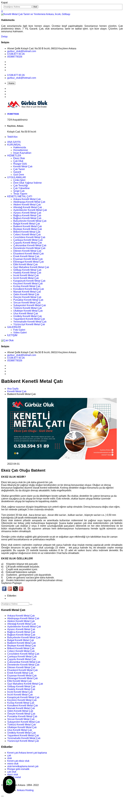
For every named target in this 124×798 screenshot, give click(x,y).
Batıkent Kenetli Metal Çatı (27, 226)
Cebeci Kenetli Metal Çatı (27, 234)
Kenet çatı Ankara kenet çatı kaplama (27, 752)
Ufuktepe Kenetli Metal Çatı (28, 310)
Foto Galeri (19, 330)
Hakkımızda (19, 147)
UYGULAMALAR (16, 177)
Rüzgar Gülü (20, 163)
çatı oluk (11, 771)
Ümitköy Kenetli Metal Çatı (27, 316)
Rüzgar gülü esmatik (18, 769)
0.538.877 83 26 (16, 54)
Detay (4, 36)
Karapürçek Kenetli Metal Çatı (29, 281)
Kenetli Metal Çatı (22, 166)
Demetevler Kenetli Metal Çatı (29, 248)
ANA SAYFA (14, 142)
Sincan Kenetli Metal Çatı (27, 302)
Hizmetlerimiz (20, 150)
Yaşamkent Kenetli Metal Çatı (29, 319)
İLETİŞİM (12, 335)
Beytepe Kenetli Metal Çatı (27, 229)
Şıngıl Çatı (18, 191)
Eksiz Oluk (19, 158)
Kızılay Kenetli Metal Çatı (26, 286)
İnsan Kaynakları (22, 153)
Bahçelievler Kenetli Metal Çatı (29, 221)
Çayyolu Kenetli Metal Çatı (27, 242)
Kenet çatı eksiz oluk (18, 761)
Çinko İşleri (19, 180)
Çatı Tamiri (19, 169)
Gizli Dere (18, 174)
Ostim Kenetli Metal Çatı (26, 294)
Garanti (17, 172)
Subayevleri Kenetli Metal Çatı (29, 305)
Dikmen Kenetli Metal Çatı (27, 251)
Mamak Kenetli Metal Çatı (27, 291)
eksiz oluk (12, 774)
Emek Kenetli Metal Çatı (26, 256)
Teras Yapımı (20, 193)
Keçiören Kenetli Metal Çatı (28, 283)
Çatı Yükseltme (21, 188)
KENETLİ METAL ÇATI (19, 196)
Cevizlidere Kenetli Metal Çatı (29, 237)
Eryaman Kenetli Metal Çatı (28, 259)
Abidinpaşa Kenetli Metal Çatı (29, 202)
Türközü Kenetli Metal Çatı (27, 308)
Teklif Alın (12, 137)
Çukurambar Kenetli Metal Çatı (29, 245)
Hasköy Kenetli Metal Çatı (27, 272)
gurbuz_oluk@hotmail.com (21, 51)
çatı (9, 755)
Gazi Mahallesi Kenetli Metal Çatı (31, 267)
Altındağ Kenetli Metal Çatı (27, 207)
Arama (11, 83)
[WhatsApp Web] (9, 784)
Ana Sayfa (12, 388)
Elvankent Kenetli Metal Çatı (28, 253)
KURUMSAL (14, 144)
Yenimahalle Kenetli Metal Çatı (29, 321)
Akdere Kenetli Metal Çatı (27, 204)
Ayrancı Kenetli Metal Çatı (27, 212)
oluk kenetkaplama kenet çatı (22, 766)
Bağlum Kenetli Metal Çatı (27, 218)
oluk (9, 758)
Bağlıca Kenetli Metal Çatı (27, 215)
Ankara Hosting (25, 790)
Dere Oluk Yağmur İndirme (27, 183)
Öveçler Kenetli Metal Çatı (27, 297)
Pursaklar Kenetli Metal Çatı (28, 300)
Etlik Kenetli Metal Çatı (25, 264)
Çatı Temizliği (20, 185)
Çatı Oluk (18, 161)
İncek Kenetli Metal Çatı (26, 275)
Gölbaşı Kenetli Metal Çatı (27, 270)
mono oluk (12, 763)
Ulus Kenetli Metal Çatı (25, 313)
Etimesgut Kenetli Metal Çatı (28, 261)
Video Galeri (20, 332)
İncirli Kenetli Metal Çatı (26, 278)
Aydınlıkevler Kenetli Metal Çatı (30, 210)
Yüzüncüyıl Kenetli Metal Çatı (29, 324)
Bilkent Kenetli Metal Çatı (26, 232)
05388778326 (14, 56)
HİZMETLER (14, 155)
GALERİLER (14, 327)
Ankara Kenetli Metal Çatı (27, 199)
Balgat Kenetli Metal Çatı (26, 223)
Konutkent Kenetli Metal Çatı (28, 289)
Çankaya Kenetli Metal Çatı (28, 240)
